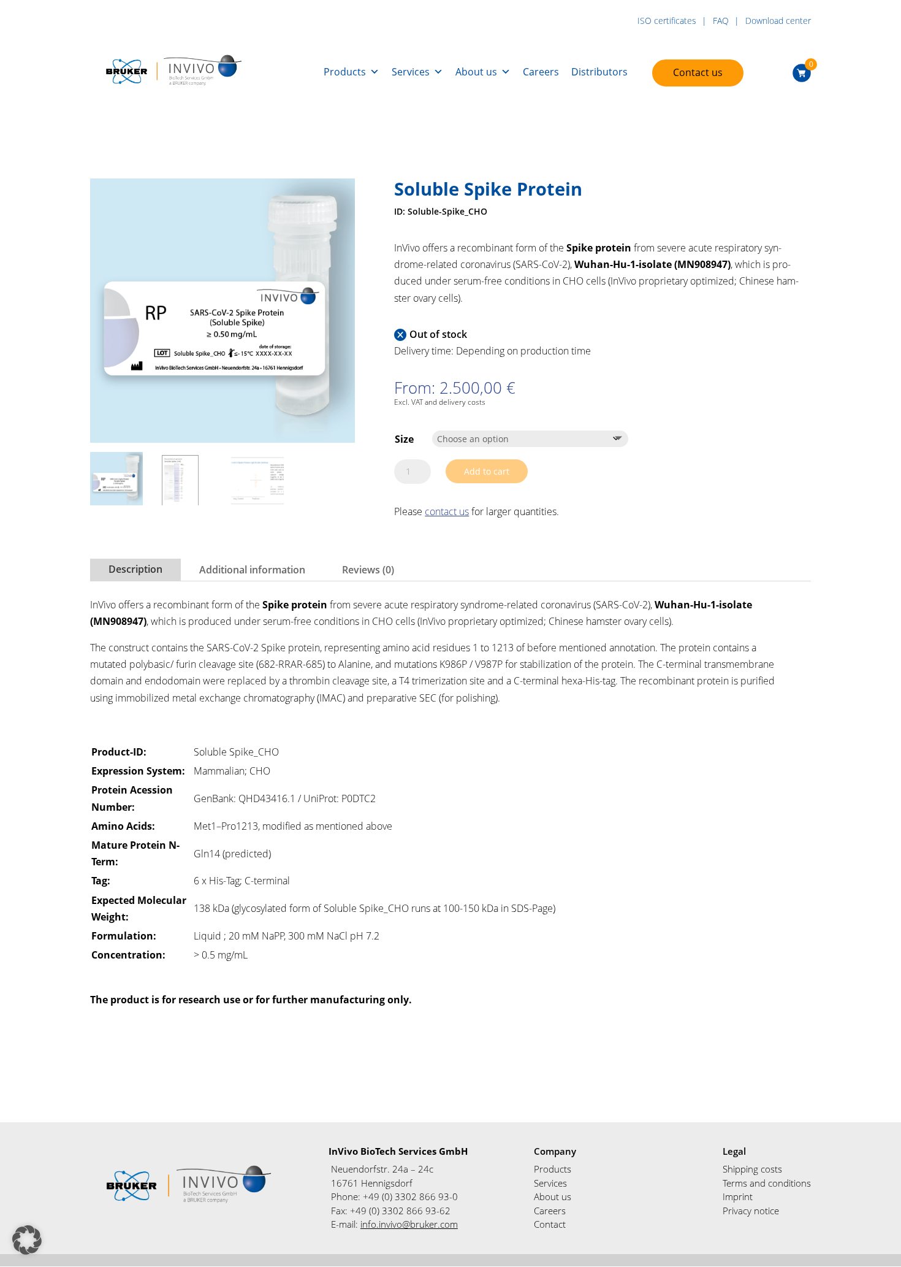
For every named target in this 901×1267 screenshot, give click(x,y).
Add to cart (486, 471)
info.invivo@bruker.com (409, 1224)
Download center (778, 21)
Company (555, 1151)
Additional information (252, 569)
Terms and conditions (767, 1183)
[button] (27, 1240)
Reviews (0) (368, 569)
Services (411, 71)
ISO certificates (666, 21)
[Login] (777, 71)
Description (135, 569)
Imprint (738, 1196)
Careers (541, 71)
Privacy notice (751, 1210)
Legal (734, 1151)
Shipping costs (752, 1169)
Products (345, 71)
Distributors (599, 71)
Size (404, 439)
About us (476, 71)
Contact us (698, 72)
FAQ (721, 21)
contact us (447, 511)
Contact (550, 1224)
